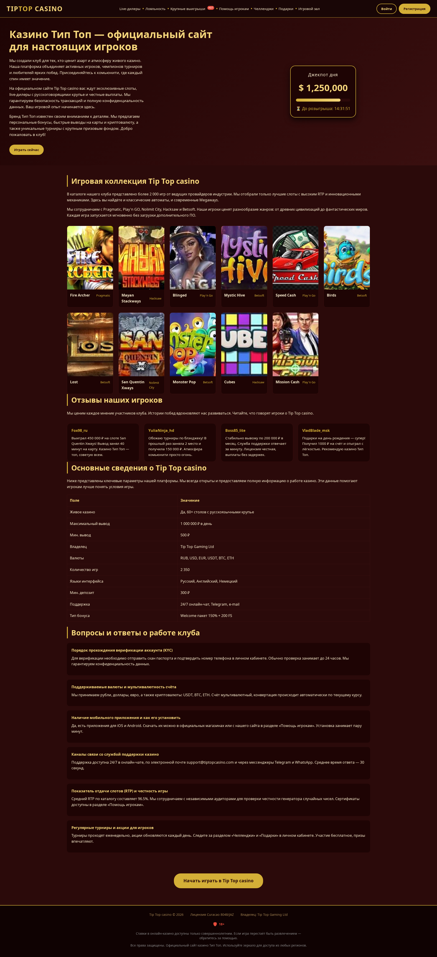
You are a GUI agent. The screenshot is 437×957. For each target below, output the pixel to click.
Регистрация (415, 9)
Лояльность (155, 8)
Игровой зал (309, 8)
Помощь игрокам (234, 8)
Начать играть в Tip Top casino (218, 881)
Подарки (286, 8)
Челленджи (264, 8)
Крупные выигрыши (191, 8)
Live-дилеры (129, 8)
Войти (386, 9)
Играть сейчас (26, 150)
